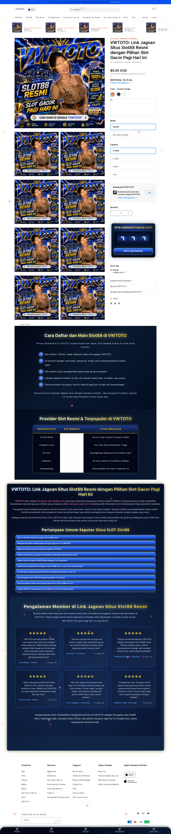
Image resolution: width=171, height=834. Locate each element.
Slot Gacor (40, 17)
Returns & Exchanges (81, 780)
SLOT (126, 17)
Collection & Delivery (81, 776)
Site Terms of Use (80, 797)
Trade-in (50, 793)
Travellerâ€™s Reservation (58, 797)
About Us (102, 771)
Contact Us (77, 784)
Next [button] (155, 2)
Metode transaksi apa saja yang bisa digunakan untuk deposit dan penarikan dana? (47, 555)
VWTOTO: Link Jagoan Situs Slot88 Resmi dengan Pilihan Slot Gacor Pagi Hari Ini (85, 2)
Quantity (114, 207)
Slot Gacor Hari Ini (71, 17)
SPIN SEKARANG (133, 251)
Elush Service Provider (56, 784)
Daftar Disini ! (116, 2)
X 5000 (116, 151)
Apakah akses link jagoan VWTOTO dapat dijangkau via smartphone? (42, 560)
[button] (19, 18)
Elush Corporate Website (108, 784)
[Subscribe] (57, 820)
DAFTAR (85, 832)
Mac (23, 771)
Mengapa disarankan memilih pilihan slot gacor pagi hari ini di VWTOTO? (44, 543)
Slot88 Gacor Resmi (91, 17)
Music (24, 789)
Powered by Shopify (142, 826)
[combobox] (94, 10)
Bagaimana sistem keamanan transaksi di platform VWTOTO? (39, 549)
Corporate (51, 776)
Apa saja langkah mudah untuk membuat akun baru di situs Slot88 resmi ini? (45, 583)
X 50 (115, 174)
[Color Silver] (124, 94)
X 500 (115, 167)
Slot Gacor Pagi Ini (112, 17)
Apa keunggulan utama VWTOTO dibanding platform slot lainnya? (41, 578)
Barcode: (128, 62)
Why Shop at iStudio (106, 780)
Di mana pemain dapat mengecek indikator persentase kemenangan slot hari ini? (46, 572)
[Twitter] (115, 304)
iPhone (24, 780)
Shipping (124, 74)
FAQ (74, 789)
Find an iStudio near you (108, 776)
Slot (133, 17)
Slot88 (29, 17)
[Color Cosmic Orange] (112, 94)
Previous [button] (16, 2)
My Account (78, 771)
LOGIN (51, 832)
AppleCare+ (52, 771)
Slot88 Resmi (54, 17)
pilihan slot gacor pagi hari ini (77, 504)
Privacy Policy (78, 793)
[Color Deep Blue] (119, 94)
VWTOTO (19, 17)
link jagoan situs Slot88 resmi (51, 501)
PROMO (17, 832)
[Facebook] (112, 304)
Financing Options (54, 789)
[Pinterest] (119, 304)
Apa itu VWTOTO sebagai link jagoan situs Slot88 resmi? (38, 538)
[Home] (20, 9)
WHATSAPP (119, 832)
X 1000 (116, 159)
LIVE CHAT (154, 832)
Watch (24, 784)
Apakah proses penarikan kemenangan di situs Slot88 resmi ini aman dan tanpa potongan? (50, 566)
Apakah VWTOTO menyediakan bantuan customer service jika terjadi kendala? (45, 589)
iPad (23, 776)
